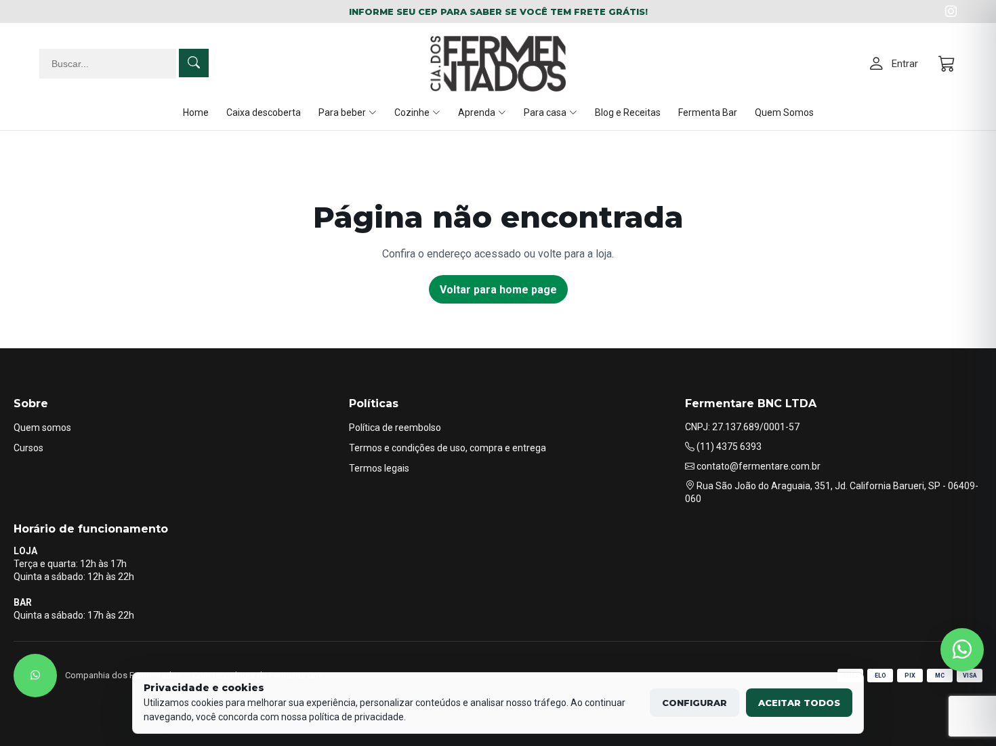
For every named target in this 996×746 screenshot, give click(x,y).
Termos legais (379, 468)
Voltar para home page (498, 289)
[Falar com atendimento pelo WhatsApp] (962, 649)
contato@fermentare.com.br (757, 466)
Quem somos (42, 427)
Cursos (28, 447)
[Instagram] (951, 11)
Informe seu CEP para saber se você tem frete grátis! (498, 11)
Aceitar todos (799, 702)
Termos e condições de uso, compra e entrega (447, 447)
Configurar (694, 702)
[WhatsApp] (35, 675)
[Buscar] (194, 63)
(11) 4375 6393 (728, 446)
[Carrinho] (947, 64)
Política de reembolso (395, 427)
